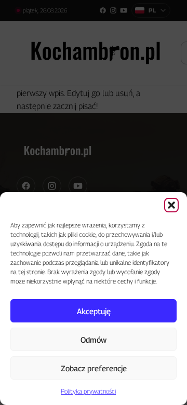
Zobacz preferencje (94, 368)
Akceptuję (94, 311)
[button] (171, 205)
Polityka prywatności (88, 391)
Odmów (93, 339)
